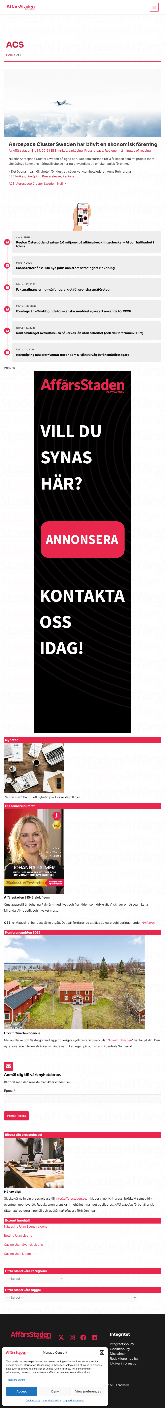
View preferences (88, 1391)
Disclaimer (118, 1354)
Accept (21, 1391)
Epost (9, 1091)
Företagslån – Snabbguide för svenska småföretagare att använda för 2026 (73, 311)
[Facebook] (83, 1337)
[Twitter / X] (61, 1337)
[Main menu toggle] (154, 7)
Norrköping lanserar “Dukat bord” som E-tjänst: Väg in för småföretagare (72, 355)
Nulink (61, 183)
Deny (55, 1391)
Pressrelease (93, 150)
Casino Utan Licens (18, 1254)
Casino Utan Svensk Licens (23, 1244)
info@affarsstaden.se (71, 1198)
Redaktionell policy (124, 1358)
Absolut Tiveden (120, 1040)
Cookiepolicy (33, 1400)
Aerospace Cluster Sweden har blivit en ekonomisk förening (83, 144)
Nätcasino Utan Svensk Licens (25, 1226)
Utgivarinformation (73, 1400)
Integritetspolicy (51, 1400)
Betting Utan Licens (18, 1235)
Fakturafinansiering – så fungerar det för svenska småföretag (62, 289)
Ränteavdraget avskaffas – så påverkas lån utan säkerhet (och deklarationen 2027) (79, 333)
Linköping (76, 150)
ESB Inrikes (59, 150)
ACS (12, 183)
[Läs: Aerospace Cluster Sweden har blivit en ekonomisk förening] (82, 103)
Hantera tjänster (17, 1379)
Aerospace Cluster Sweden (36, 183)
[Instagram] (72, 1337)
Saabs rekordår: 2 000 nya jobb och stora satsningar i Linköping (65, 268)
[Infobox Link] (82, 773)
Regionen (112, 150)
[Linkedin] (94, 1337)
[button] (102, 1353)
